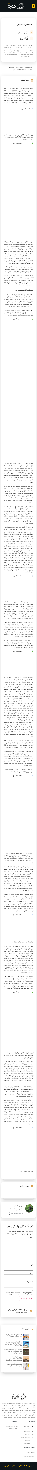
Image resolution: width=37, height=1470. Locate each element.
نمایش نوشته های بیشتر (16, 1213)
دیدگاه (30, 1238)
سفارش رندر (27, 1443)
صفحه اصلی (28, 67)
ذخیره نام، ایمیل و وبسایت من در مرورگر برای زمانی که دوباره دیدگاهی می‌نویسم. (19, 1293)
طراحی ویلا (27, 1431)
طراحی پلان (27, 1440)
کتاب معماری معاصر (14, 315)
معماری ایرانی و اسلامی (16, 67)
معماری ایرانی (28, 69)
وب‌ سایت (30, 1282)
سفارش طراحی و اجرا (26, 1427)
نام (32, 1265)
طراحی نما (27, 1434)
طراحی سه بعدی (25, 1437)
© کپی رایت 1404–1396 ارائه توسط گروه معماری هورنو (18, 1466)
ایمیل (31, 1273)
